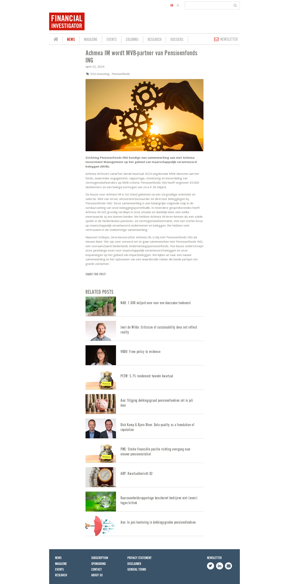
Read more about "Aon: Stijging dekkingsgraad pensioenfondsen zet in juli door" (144, 404)
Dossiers (176, 39)
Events (112, 39)
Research (154, 39)
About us (97, 575)
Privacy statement (139, 558)
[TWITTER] (210, 565)
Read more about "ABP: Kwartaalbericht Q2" (144, 477)
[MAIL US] (228, 565)
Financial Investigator (56, 39)
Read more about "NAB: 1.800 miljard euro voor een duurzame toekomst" (144, 306)
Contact (96, 569)
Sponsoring (98, 564)
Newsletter (229, 39)
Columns (132, 39)
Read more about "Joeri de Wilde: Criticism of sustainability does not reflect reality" (144, 331)
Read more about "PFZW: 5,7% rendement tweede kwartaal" (144, 380)
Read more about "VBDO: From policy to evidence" (144, 355)
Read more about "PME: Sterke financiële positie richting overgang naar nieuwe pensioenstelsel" (144, 453)
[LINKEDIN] (219, 565)
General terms (136, 569)
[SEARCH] (236, 5)
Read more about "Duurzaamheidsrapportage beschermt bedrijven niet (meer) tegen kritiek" (144, 501)
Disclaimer (134, 564)
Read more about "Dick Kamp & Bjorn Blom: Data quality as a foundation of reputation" (144, 428)
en (171, 5)
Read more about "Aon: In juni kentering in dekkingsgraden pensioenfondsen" (144, 526)
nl (178, 5)
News (71, 39)
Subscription (99, 558)
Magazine (91, 39)
